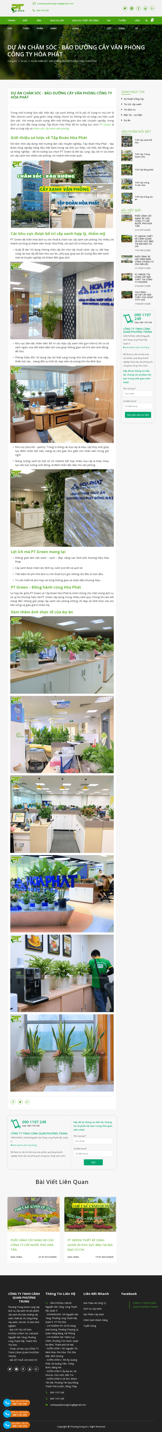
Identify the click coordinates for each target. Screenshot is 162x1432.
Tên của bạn (79, 1136)
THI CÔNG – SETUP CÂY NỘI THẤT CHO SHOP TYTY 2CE (144, 296)
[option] (42, 1225)
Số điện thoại (80, 1148)
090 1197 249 (43, 10)
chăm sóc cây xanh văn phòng (51, 128)
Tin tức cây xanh (132, 104)
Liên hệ (137, 21)
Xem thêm (25, 1252)
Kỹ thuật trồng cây (134, 98)
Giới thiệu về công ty (94, 1303)
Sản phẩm (40, 21)
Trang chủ (11, 21)
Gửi (93, 1162)
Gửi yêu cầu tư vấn (138, 415)
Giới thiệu (26, 21)
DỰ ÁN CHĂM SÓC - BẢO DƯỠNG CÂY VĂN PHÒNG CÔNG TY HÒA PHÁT (61, 95)
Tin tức (108, 21)
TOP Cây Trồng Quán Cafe (142, 155)
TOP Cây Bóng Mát (144, 169)
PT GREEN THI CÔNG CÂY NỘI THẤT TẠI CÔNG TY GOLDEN (143, 278)
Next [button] (116, 1227)
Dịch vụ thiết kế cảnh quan (85, 21)
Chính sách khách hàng (95, 1320)
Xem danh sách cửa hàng (24, 1145)
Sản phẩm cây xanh (93, 1314)
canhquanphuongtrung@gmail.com (55, 3)
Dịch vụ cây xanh (57, 21)
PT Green (105, 124)
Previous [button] (8, 1227)
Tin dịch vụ (129, 109)
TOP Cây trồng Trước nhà (142, 184)
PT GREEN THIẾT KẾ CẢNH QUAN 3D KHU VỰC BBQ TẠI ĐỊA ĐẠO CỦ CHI (144, 241)
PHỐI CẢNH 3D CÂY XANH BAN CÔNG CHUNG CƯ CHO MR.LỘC (144, 260)
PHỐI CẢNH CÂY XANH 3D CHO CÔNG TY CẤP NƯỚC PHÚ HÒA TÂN (143, 220)
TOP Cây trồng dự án (144, 198)
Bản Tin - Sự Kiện (133, 114)
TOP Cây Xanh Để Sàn (143, 141)
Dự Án (127, 120)
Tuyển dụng (122, 21)
